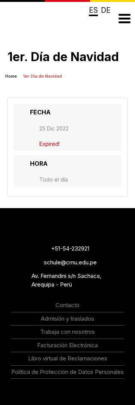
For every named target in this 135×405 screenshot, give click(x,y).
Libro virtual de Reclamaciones (67, 358)
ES (93, 10)
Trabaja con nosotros (67, 331)
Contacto (68, 305)
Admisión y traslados (67, 318)
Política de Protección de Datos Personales (67, 371)
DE (106, 10)
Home (11, 76)
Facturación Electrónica (67, 345)
